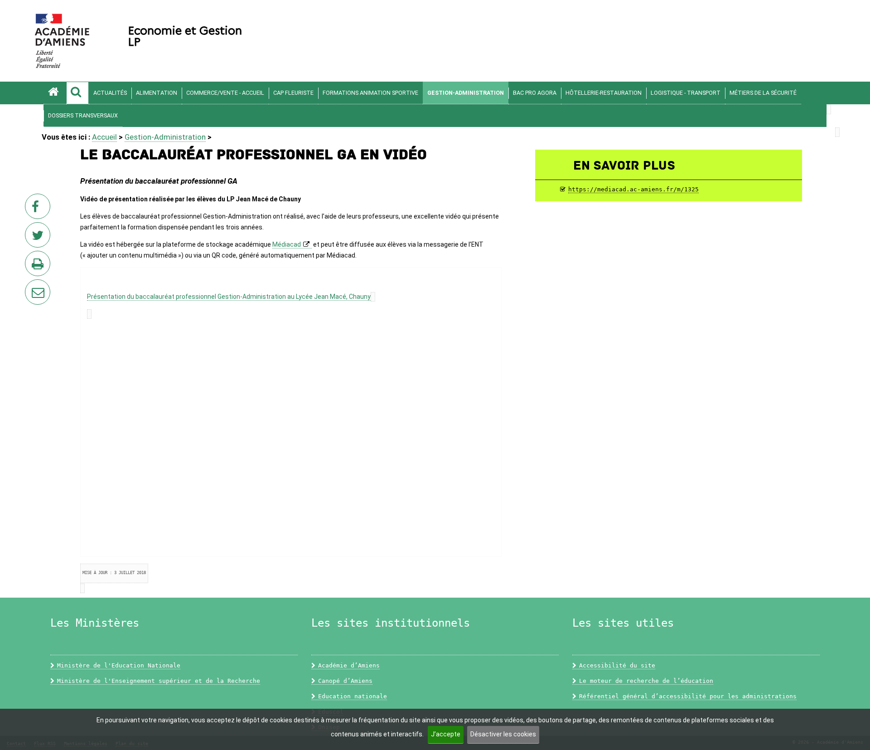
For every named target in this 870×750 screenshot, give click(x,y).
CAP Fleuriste (293, 92)
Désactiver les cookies (503, 734)
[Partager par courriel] (31, 286)
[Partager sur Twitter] (39, 237)
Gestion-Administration (465, 92)
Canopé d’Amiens (345, 680)
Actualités (110, 92)
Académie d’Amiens (349, 665)
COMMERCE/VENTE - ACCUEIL (225, 92)
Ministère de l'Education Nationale (118, 665)
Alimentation (156, 92)
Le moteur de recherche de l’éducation (646, 680)
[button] (77, 93)
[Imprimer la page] (39, 266)
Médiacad (286, 244)
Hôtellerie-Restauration (604, 92)
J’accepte (445, 734)
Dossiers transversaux (83, 115)
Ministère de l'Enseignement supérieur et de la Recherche (158, 680)
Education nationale (352, 696)
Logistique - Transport (685, 92)
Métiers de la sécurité (763, 92)
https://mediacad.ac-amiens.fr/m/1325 (633, 189)
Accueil (104, 136)
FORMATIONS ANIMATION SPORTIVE (370, 92)
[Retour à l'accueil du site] (55, 93)
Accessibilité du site (617, 665)
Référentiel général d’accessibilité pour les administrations (688, 696)
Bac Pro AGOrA (534, 92)
